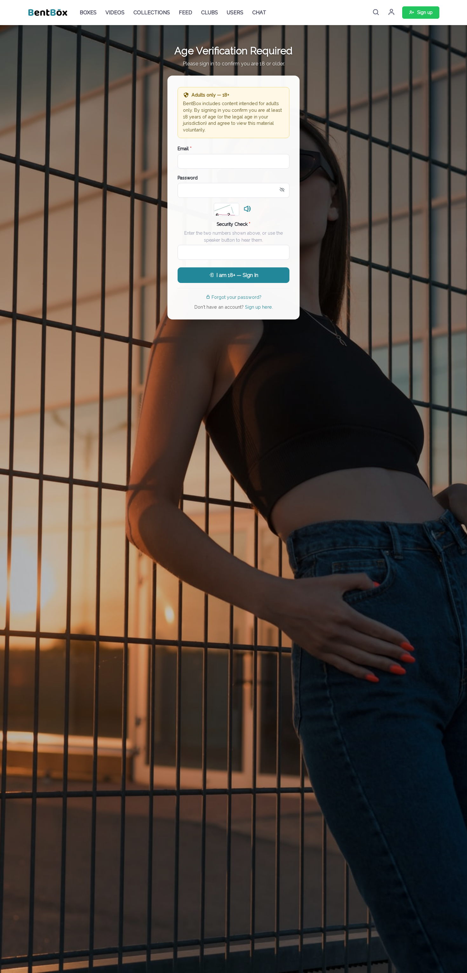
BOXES (88, 13)
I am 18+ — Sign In (237, 275)
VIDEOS (115, 13)
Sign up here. (259, 307)
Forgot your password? (236, 297)
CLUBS (209, 13)
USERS (235, 13)
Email (185, 148)
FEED (185, 13)
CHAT (259, 13)
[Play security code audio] (247, 209)
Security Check (233, 224)
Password (188, 177)
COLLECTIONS (151, 13)
